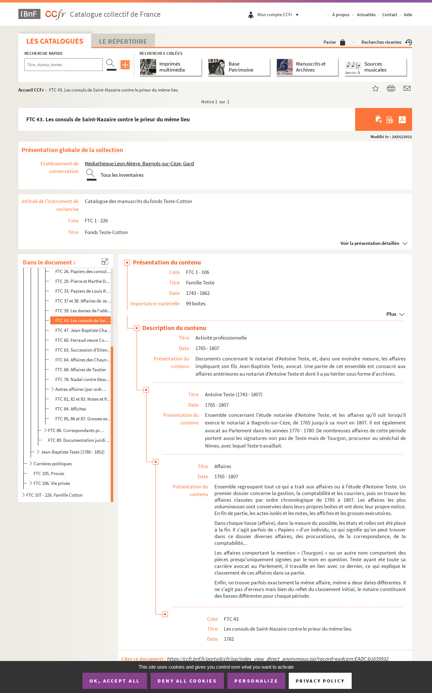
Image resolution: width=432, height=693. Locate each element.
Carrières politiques (53, 464)
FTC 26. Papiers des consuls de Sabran (83, 271)
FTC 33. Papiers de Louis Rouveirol (83, 291)
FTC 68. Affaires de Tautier (80, 369)
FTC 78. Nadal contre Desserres (83, 379)
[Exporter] (390, 119)
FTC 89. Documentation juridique (79, 440)
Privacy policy (320, 681)
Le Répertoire (123, 41)
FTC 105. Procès (49, 473)
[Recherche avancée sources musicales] (354, 67)
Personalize (256, 680)
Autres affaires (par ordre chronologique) (81, 389)
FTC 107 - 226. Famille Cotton (54, 495)
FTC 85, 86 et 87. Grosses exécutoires (83, 419)
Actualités (366, 14)
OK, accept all (114, 680)
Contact (389, 14)
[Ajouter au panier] (379, 119)
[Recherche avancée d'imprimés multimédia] (149, 67)
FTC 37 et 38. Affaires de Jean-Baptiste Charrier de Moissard (83, 301)
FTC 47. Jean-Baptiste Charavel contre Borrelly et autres (83, 330)
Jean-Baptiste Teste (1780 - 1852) (73, 452)
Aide (408, 14)
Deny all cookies (187, 680)
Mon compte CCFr (274, 14)
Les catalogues (54, 41)
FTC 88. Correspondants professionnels (77, 430)
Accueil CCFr (31, 90)
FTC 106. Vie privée (52, 483)
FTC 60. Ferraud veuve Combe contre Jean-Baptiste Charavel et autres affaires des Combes (83, 340)
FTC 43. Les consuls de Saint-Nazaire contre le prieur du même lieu (83, 320)
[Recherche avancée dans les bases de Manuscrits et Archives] (286, 67)
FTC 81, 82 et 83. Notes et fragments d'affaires (83, 399)
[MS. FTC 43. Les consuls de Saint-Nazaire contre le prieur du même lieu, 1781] (372, 88)
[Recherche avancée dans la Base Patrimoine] (218, 67)
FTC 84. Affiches (70, 409)
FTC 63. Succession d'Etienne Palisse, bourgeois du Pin (83, 350)
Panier (330, 42)
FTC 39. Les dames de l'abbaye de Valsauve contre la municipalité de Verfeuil (83, 311)
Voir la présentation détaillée (370, 243)
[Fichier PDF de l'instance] (402, 119)
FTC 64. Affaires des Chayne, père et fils (83, 360)
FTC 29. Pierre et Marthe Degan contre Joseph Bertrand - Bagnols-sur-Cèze (83, 281)
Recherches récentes (381, 42)
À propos (340, 14)
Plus (391, 313)
